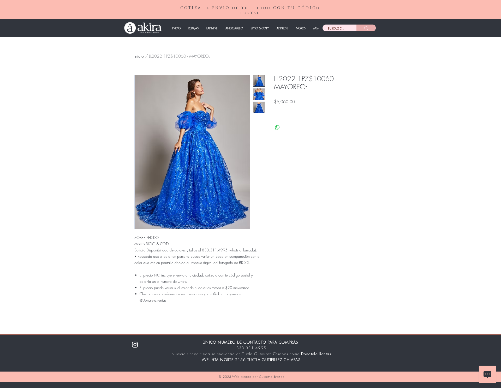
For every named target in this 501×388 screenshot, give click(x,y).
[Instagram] (135, 345)
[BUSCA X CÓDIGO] (366, 28)
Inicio (139, 56)
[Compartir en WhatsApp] (277, 127)
